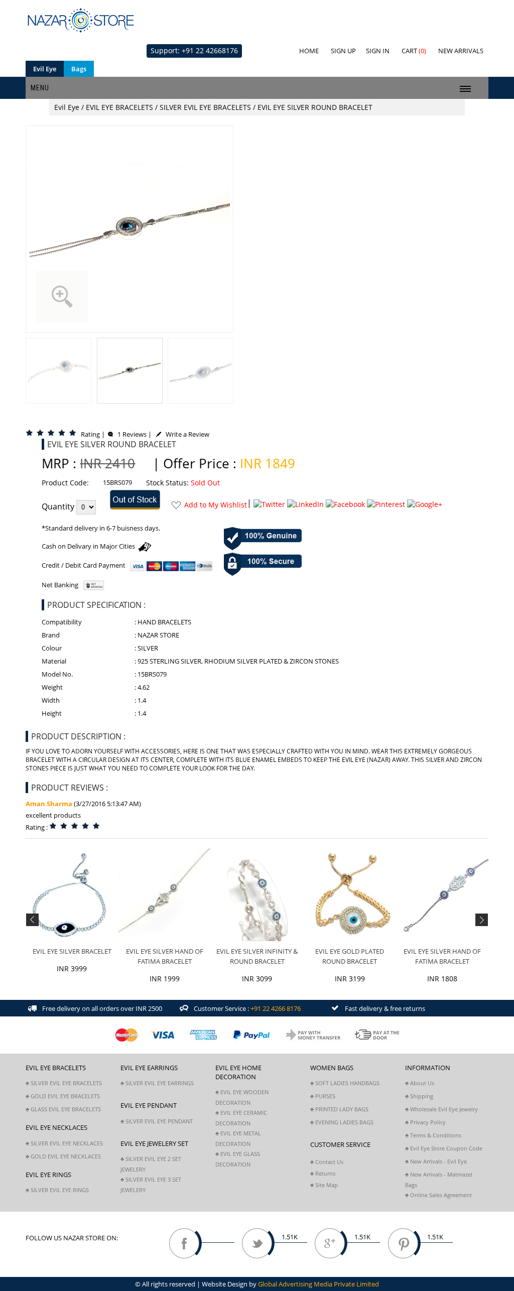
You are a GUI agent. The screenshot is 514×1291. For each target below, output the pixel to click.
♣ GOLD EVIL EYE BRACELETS (63, 1096)
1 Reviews (130, 434)
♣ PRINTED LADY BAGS (339, 1109)
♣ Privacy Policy (425, 1122)
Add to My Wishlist (215, 504)
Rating (90, 434)
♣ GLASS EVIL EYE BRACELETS (63, 1109)
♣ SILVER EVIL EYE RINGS (57, 1190)
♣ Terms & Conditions (433, 1135)
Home (309, 50)
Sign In (378, 50)
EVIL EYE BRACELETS (119, 107)
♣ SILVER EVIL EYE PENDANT (156, 1121)
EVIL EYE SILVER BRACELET (72, 951)
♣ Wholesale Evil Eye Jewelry (441, 1109)
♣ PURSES (322, 1096)
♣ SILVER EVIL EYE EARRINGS (157, 1083)
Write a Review (185, 434)
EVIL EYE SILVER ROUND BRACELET (315, 107)
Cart (414, 50)
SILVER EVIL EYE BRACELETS (205, 107)
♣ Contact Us (326, 1162)
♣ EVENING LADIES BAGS (341, 1122)
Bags (78, 68)
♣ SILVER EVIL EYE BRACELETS (64, 1083)
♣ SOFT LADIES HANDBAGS (344, 1083)
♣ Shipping (419, 1096)
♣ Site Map (324, 1185)
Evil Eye (44, 68)
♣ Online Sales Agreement (438, 1195)
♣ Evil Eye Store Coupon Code (443, 1148)
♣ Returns (322, 1173)
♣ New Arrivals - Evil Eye (436, 1161)
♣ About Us (419, 1083)
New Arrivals (460, 50)
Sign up (343, 50)
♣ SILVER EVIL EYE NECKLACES (64, 1143)
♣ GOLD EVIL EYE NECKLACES (63, 1156)
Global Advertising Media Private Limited (318, 1283)
